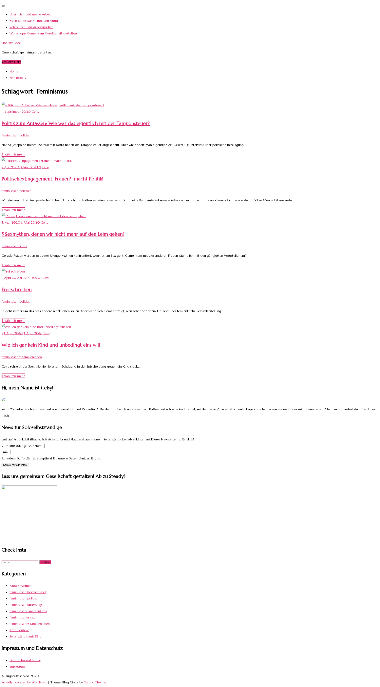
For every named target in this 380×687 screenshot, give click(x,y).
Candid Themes (95, 682)
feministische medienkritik (28, 611)
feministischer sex (14, 246)
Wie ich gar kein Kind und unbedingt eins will (51, 345)
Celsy (35, 111)
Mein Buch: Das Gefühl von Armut (34, 21)
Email (5, 452)
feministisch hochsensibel (28, 592)
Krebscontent (19, 630)
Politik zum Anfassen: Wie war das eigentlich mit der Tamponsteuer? (76, 123)
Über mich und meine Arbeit (30, 14)
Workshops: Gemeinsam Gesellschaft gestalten (43, 33)
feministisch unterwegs (26, 605)
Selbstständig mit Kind (26, 636)
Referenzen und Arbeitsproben (31, 27)
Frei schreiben (17, 290)
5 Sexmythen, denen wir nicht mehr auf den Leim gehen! (63, 234)
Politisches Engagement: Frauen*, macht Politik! (52, 179)
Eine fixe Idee (11, 43)
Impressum (17, 666)
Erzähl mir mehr (13, 154)
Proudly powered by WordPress (24, 682)
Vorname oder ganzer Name (22, 446)
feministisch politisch (16, 135)
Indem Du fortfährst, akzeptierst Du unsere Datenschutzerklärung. (53, 458)
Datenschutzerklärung (25, 660)
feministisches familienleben (22, 357)
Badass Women (20, 586)
